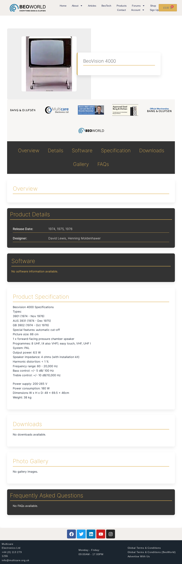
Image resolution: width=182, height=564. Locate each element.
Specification (116, 150)
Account (135, 10)
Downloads (151, 150)
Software (82, 150)
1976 (69, 229)
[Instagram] (110, 534)
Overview (28, 150)
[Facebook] (71, 534)
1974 (51, 229)
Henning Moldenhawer (84, 238)
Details (55, 150)
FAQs (103, 164)
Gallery (81, 164)
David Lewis (57, 238)
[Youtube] (100, 534)
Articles (92, 5)
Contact (121, 10)
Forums (136, 5)
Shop (153, 5)
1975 (60, 229)
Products (122, 5)
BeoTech (106, 5)
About (75, 5)
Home (63, 5)
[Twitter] (81, 534)
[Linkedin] (91, 534)
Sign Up (154, 10)
